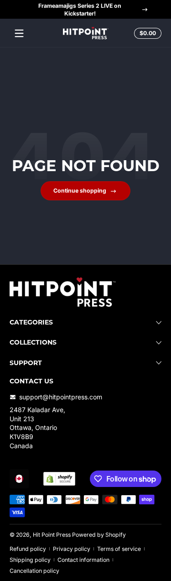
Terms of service (119, 548)
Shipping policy (30, 559)
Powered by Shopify (99, 534)
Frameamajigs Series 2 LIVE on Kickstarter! (79, 9)
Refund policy (28, 548)
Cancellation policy (34, 570)
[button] (146, 33)
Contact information (83, 559)
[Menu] (19, 33)
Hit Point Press (52, 534)
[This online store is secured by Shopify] (59, 479)
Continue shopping (79, 190)
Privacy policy (71, 548)
